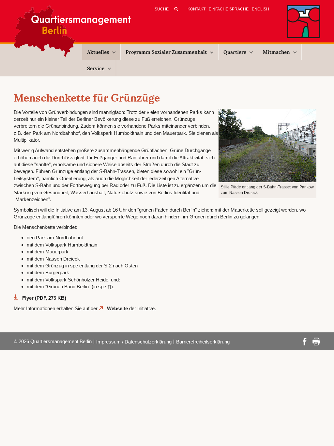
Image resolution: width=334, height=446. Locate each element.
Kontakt (196, 9)
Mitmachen (276, 52)
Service (95, 68)
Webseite (117, 308)
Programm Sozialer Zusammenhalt (166, 52)
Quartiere (234, 52)
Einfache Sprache (229, 9)
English (260, 9)
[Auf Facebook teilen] (305, 340)
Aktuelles (98, 52)
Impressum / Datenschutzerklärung (134, 341)
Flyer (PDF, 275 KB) (44, 298)
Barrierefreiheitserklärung (203, 341)
